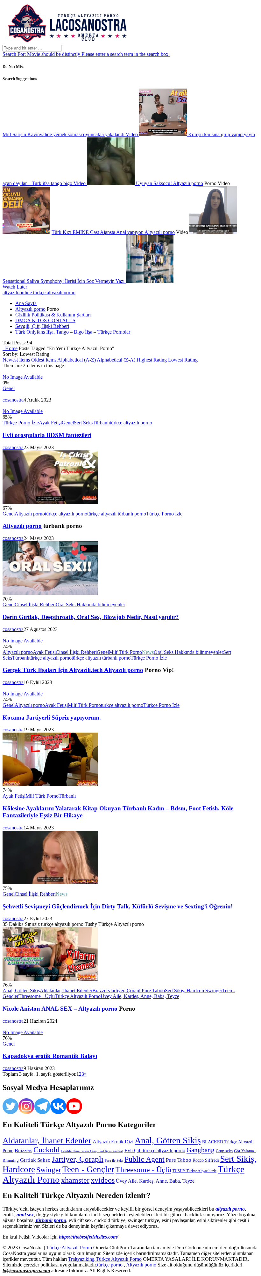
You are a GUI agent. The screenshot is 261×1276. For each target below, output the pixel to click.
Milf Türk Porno (125, 652)
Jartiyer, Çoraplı (126, 990)
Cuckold (46, 1150)
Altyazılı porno (188, 183)
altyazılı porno (229, 1209)
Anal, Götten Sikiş (21, 990)
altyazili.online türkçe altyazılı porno (39, 292)
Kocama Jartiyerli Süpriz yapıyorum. (52, 717)
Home (10, 348)
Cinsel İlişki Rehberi (35, 604)
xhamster (75, 1180)
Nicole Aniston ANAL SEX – (40, 1008)
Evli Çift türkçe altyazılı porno (154, 1150)
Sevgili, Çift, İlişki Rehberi (42, 326)
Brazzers (101, 990)
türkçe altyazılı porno (131, 422)
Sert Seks (83, 422)
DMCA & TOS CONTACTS (45, 320)
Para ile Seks (114, 1160)
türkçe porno (110, 1264)
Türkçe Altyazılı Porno (78, 996)
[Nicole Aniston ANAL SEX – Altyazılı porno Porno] (50, 979)
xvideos (103, 1180)
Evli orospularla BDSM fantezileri (47, 435)
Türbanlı (101, 422)
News (148, 652)
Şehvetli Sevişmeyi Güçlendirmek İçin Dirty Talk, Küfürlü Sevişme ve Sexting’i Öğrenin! (118, 906)
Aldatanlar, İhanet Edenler (66, 990)
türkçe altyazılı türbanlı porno (116, 513)
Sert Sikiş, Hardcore (185, 990)
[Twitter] (10, 1106)
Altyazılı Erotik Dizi (113, 1141)
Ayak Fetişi (50, 422)
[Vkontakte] (58, 1106)
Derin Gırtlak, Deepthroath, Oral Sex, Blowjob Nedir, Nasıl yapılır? (91, 617)
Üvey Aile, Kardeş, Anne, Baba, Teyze (140, 996)
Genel (9, 388)
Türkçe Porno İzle (21, 422)
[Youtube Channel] (74, 1106)
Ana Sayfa (26, 303)
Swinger (213, 990)
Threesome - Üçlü (36, 996)
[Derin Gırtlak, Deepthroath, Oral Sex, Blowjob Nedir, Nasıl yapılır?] (50, 593)
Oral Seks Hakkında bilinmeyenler (90, 604)
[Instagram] (26, 1106)
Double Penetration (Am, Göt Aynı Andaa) (92, 1151)
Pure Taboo (153, 990)
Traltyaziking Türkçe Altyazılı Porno (105, 1259)
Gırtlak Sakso (35, 1160)
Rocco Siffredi (206, 1160)
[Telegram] (42, 1106)
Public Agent (144, 1159)
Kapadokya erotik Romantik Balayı (50, 1056)
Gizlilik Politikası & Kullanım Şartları (53, 314)
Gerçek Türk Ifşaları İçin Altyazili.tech (53, 670)
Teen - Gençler (88, 1169)
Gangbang (201, 1150)
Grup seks (224, 1150)
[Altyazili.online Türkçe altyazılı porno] (66, 41)
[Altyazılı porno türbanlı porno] (50, 502)
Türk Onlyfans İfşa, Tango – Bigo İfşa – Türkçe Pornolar (72, 332)
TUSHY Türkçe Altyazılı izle (194, 1171)
